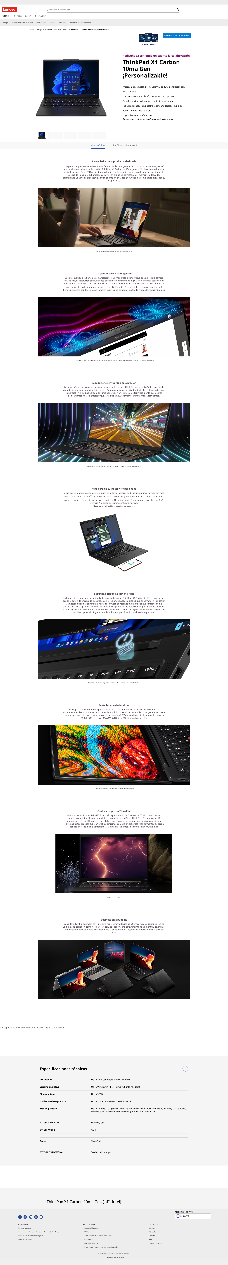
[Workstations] (47, 22)
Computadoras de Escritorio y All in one (98, 1236)
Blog (150, 1239)
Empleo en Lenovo (25, 1239)
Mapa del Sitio (119, 1257)
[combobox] (111, 9)
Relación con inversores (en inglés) (30, 1236)
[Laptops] (9, 22)
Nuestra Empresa (24, 1228)
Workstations (88, 1239)
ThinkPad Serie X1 (61, 29)
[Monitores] (67, 22)
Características (98, 145)
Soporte (152, 1236)
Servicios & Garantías (91, 1243)
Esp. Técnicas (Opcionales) (125, 145)
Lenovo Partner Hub (156, 1243)
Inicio (31, 29)
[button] (178, 9)
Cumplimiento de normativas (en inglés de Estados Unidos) (39, 1232)
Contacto (152, 1228)
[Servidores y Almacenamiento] (93, 22)
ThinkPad (48, 29)
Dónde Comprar (154, 1232)
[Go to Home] (9, 9)
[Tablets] (56, 22)
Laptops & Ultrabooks (91, 1228)
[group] (41, 135)
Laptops (39, 29)
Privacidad (109, 1257)
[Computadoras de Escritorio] (34, 22)
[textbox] (193, 1216)
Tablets (86, 1232)
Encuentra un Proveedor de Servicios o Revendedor (102, 1247)
